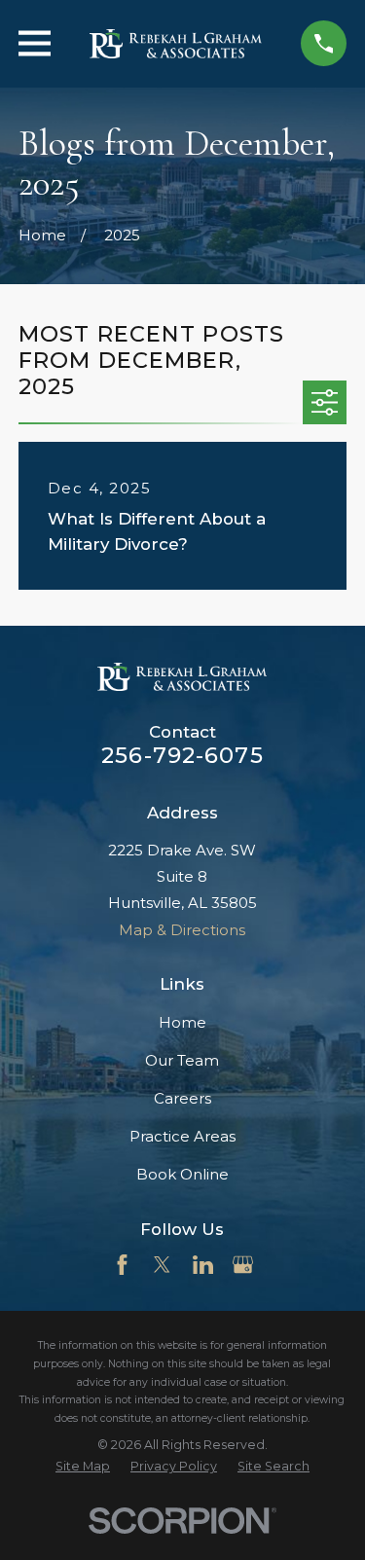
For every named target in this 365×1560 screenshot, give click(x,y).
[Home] (176, 44)
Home (182, 1022)
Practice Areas (182, 1136)
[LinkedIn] (203, 1264)
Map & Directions (182, 930)
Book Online (182, 1174)
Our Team (182, 1060)
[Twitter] (162, 1264)
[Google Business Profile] (243, 1264)
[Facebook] (122, 1264)
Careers (182, 1098)
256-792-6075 (182, 755)
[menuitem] (82, 1467)
